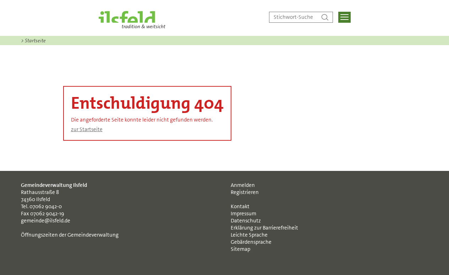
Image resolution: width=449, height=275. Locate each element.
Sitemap (240, 249)
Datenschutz (246, 220)
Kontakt (240, 206)
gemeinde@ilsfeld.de (45, 220)
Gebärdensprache (251, 242)
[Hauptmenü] (344, 17)
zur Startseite (87, 129)
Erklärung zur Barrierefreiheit (264, 227)
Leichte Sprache (249, 234)
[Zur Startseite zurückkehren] (132, 19)
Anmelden (243, 185)
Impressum (243, 213)
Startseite (33, 40)
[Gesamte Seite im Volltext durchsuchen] (325, 17)
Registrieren (245, 192)
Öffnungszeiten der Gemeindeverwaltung (70, 234)
